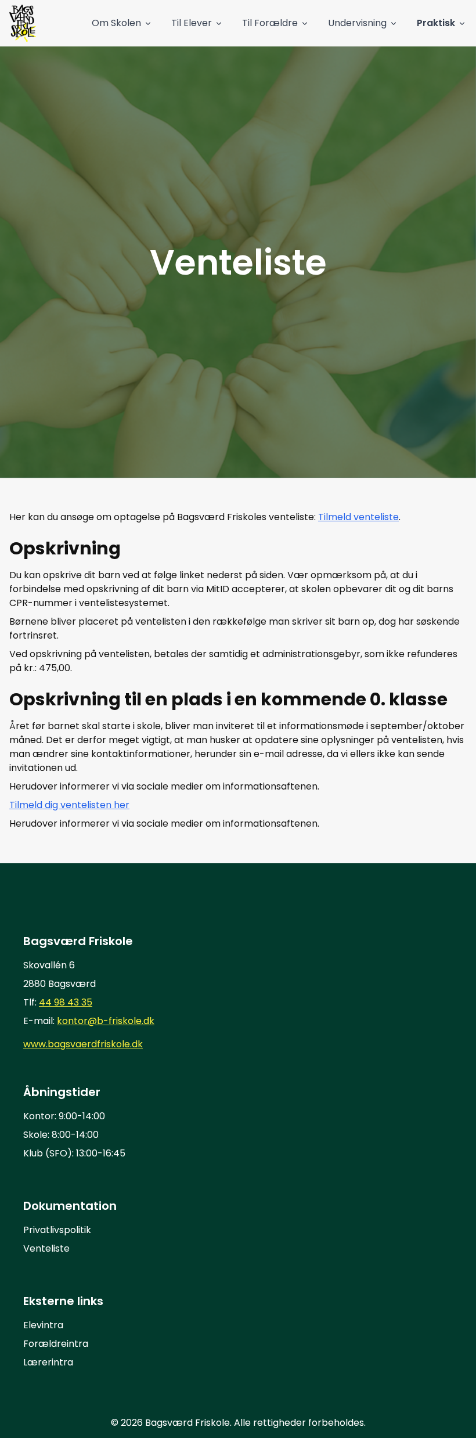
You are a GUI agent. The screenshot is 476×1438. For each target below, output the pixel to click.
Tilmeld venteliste (358, 517)
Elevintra (43, 1325)
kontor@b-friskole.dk (105, 1021)
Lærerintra (48, 1362)
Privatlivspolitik (57, 1230)
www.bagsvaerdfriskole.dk (83, 1044)
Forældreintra (55, 1343)
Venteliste (46, 1248)
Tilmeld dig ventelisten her (69, 805)
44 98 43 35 (65, 1002)
